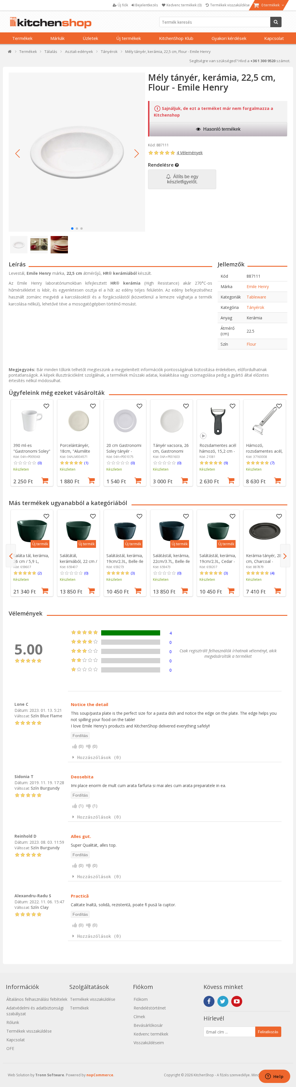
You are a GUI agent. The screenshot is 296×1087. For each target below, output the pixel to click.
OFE (10, 1048)
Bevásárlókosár (148, 1025)
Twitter (222, 1001)
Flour (251, 344)
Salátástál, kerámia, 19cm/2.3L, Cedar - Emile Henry (217, 561)
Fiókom (141, 999)
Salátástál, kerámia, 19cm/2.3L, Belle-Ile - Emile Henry (124, 561)
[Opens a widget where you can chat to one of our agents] (274, 1077)
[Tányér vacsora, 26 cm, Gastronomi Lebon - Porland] (171, 421)
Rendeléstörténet (150, 1008)
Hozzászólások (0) (99, 757)
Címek (139, 1016)
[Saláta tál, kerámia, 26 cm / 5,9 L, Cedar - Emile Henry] (32, 531)
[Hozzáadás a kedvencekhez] (46, 406)
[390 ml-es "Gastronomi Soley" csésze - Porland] (32, 421)
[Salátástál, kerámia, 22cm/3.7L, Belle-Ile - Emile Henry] (171, 531)
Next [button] (285, 555)
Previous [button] (11, 555)
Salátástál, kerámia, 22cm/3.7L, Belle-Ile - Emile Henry (171, 561)
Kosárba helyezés (45, 480)
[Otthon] (10, 52)
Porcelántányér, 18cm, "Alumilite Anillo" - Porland (75, 451)
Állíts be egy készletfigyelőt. (183, 179)
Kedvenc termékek (151, 1034)
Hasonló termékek (221, 129)
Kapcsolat (274, 38)
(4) (272, 573)
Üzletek (90, 38)
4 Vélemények (190, 152)
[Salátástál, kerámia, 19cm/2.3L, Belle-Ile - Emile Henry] (125, 531)
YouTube (236, 1001)
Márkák (57, 38)
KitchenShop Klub (176, 38)
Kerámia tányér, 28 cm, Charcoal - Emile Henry (264, 561)
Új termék (40, 543)
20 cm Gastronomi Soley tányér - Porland (123, 451)
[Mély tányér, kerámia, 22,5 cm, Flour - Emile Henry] (77, 152)
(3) (133, 573)
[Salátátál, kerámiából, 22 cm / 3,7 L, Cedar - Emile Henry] (78, 531)
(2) (40, 573)
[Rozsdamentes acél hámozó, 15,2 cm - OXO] (218, 421)
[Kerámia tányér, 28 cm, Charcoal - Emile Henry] (265, 531)
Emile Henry (258, 286)
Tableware (256, 297)
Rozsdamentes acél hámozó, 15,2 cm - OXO (217, 451)
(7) (272, 462)
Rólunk (12, 1022)
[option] (32, 443)
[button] (17, 153)
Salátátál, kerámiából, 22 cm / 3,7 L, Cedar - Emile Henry (78, 564)
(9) (226, 462)
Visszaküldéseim (149, 1042)
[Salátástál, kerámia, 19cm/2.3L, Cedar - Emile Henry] (218, 531)
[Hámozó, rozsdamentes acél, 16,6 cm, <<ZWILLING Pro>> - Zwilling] (265, 421)
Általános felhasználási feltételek (36, 999)
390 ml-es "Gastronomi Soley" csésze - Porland (31, 451)
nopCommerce (99, 1075)
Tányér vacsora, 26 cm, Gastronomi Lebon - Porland (171, 451)
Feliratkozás (268, 1032)
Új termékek (128, 38)
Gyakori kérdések (229, 38)
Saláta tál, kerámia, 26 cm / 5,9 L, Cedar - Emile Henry (31, 561)
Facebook (209, 1001)
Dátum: (21, 710)
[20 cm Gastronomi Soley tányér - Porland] (125, 421)
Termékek (22, 38)
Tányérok (255, 307)
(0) (40, 462)
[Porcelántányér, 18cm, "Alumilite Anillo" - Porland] (78, 421)
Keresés (276, 22)
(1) (86, 462)
